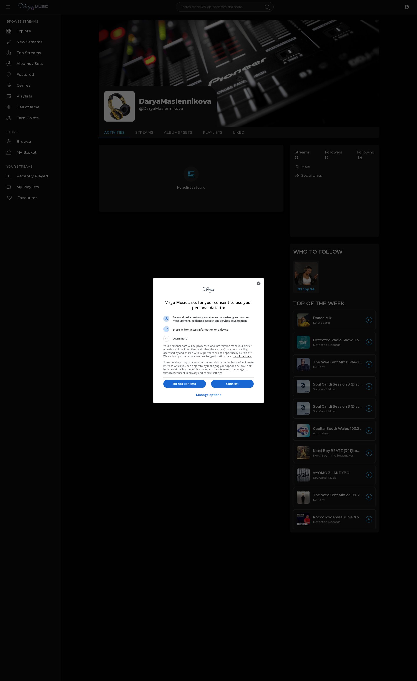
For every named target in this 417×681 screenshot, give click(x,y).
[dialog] (208, 340)
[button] (208, 339)
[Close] (258, 283)
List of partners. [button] (242, 356)
